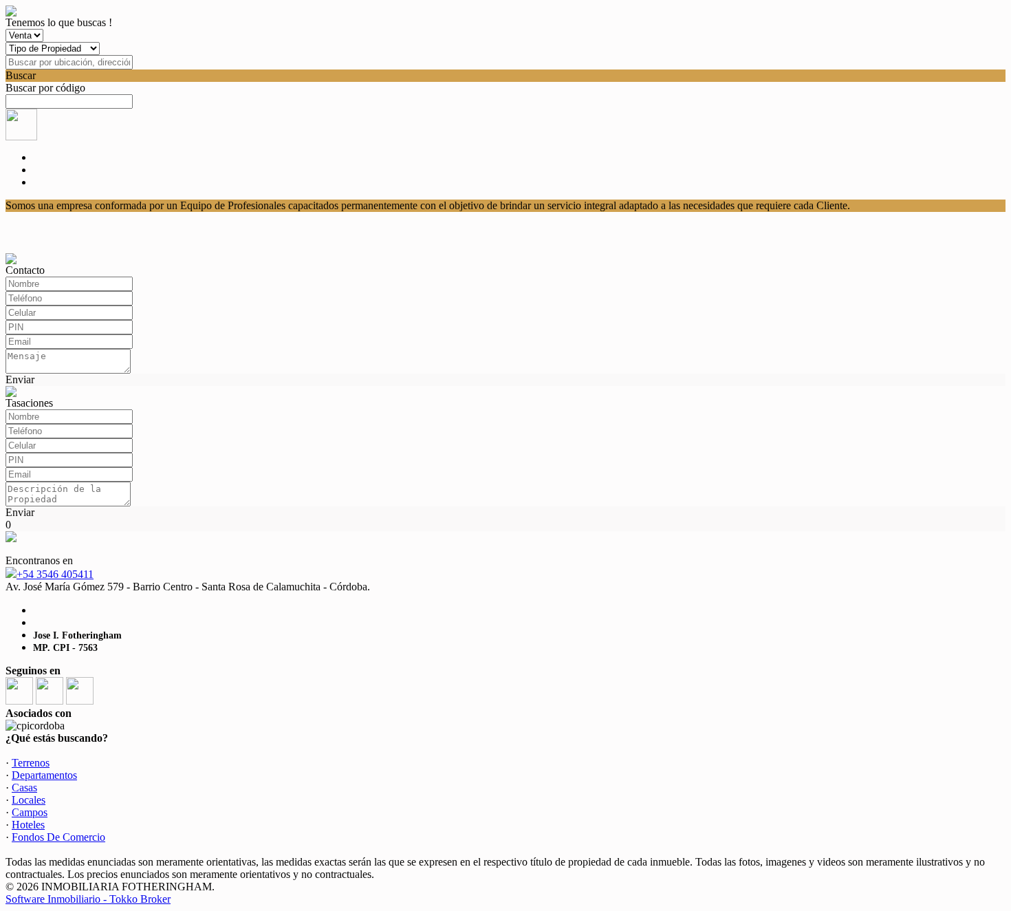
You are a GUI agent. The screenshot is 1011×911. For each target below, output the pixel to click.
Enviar (20, 379)
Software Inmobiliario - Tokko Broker (88, 899)
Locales (28, 800)
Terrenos (31, 763)
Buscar (21, 75)
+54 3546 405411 (55, 574)
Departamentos (44, 775)
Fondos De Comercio (58, 837)
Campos (29, 812)
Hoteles (28, 824)
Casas (24, 787)
